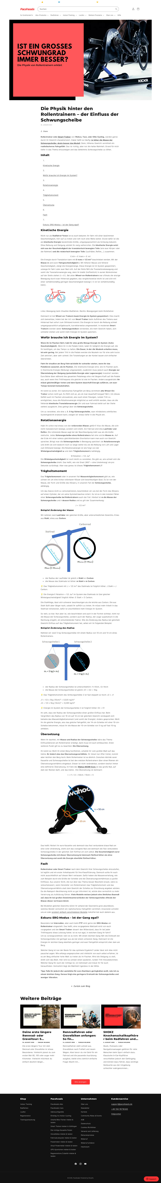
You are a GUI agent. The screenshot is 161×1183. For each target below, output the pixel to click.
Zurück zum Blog (82, 986)
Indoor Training (26, 1104)
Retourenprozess (87, 1135)
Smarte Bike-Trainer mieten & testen (62, 1121)
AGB (82, 1120)
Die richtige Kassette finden (61, 1130)
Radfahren (24, 1108)
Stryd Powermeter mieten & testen (64, 1146)
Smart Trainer (64, 137)
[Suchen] (116, 9)
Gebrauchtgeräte (57, 1112)
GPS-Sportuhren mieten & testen (63, 1149)
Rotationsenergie (50, 185)
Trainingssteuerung (27, 1120)
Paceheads (76, 1178)
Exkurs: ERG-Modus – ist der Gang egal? (61, 225)
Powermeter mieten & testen (62, 1142)
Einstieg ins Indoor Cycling (61, 1116)
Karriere (84, 1112)
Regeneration (25, 1116)
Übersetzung (48, 205)
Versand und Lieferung (90, 1131)
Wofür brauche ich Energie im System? (60, 175)
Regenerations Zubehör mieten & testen (63, 1154)
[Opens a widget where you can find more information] (151, 1179)
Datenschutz (86, 1123)
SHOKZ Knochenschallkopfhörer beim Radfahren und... (120, 1035)
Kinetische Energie (51, 165)
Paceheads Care (57, 1108)
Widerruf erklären (87, 1143)
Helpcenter (116, 1114)
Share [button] (45, 131)
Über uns (84, 1104)
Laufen (23, 1112)
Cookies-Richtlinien (88, 1127)
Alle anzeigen (81, 1082)
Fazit (45, 215)
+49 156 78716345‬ (119, 1109)
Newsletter (85, 1108)
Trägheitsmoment (50, 195)
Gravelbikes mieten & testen (61, 1134)
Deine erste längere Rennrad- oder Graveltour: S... (36, 1035)
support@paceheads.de (121, 1104)
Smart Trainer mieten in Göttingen (64, 1126)
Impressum (85, 1147)
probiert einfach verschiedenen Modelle (69, 912)
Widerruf (84, 1139)
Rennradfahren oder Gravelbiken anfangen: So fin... (79, 1035)
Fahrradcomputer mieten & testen (64, 1138)
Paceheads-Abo (57, 1104)
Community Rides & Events (91, 1116)
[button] (41, 15)
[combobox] (78, 9)
